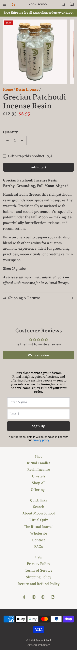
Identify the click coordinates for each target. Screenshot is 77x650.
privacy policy (41, 440)
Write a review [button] (39, 355)
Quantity (10, 132)
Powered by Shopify (38, 644)
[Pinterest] (43, 597)
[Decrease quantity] (7, 140)
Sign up (38, 426)
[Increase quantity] (22, 140)
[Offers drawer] (13, 4)
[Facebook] (24, 597)
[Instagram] (33, 597)
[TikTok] (52, 597)
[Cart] (72, 4)
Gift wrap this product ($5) (30, 156)
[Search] (63, 4)
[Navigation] (4, 4)
